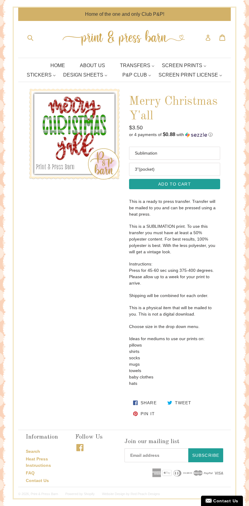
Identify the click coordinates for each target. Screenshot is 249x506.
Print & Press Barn (44, 494)
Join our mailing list (151, 442)
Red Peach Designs (145, 494)
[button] (174, 135)
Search (33, 451)
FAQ (30, 472)
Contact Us (37, 480)
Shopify (89, 494)
